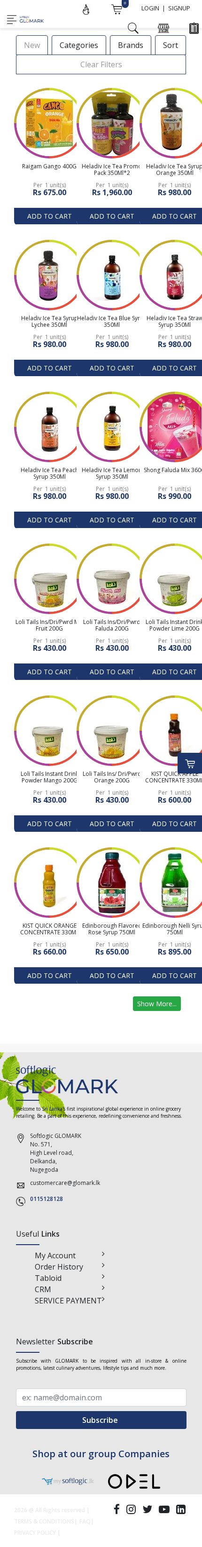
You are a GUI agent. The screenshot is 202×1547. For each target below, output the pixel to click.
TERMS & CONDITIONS (44, 1521)
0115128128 (46, 1199)
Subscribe (101, 1420)
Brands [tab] (130, 45)
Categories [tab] (79, 45)
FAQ (85, 1521)
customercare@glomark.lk (65, 1183)
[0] (116, 8)
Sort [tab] (170, 45)
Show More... (157, 1003)
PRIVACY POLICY (35, 1533)
